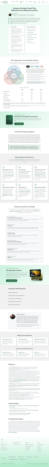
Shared (28, 66)
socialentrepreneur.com (23, 459)
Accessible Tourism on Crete (31, 37)
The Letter (29, 41)
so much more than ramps (19, 159)
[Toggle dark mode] (47, 2)
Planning (17, 1)
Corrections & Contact (40, 444)
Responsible (37, 66)
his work (22, 317)
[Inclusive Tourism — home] (2, 439)
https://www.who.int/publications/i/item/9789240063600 (17, 395)
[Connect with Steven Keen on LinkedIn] (17, 13)
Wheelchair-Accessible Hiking (32, 34)
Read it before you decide (11, 280)
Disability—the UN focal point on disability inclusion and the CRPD (20, 413)
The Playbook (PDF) (30, 39)
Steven (18, 316)
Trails (27, 1)
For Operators (29, 35)
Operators (31, 1)
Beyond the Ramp (30, 32)
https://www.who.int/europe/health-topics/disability (16, 399)
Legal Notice (39, 446)
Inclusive (32, 66)
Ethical (42, 66)
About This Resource (30, 42)
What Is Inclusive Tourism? (31, 29)
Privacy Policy (39, 449)
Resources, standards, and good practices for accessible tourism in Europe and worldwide (23, 410)
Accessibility (39, 448)
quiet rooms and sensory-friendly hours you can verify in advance (40, 174)
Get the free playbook (19, 123)
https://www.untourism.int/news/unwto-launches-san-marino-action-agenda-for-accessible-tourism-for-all (24, 389)
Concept (12, 1)
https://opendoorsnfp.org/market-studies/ (20, 379)
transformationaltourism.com (13, 459)
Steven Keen (15, 13)
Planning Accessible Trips (31, 30)
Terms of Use (39, 451)
